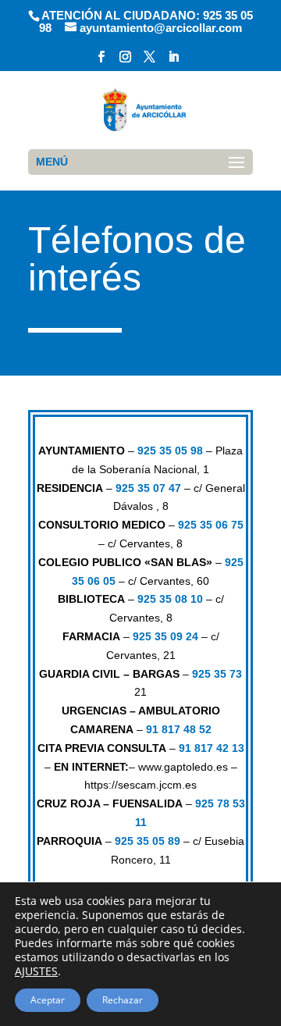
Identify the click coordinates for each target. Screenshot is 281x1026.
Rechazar (122, 999)
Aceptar (47, 999)
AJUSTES (36, 971)
